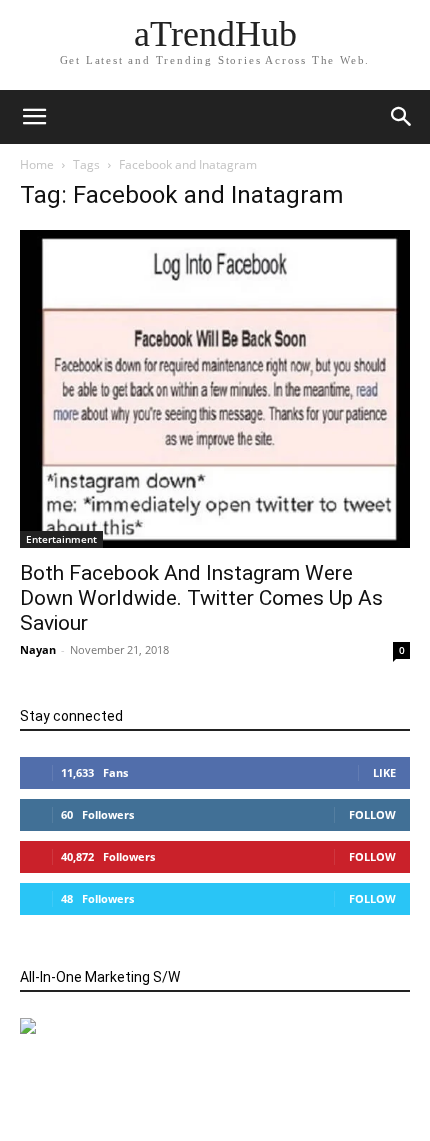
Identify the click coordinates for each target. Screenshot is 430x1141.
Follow (372, 814)
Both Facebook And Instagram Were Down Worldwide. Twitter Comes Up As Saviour (201, 598)
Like (384, 772)
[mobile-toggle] (34, 117)
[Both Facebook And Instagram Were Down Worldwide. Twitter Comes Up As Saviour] (215, 389)
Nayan (38, 649)
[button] (402, 117)
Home (37, 164)
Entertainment (61, 539)
